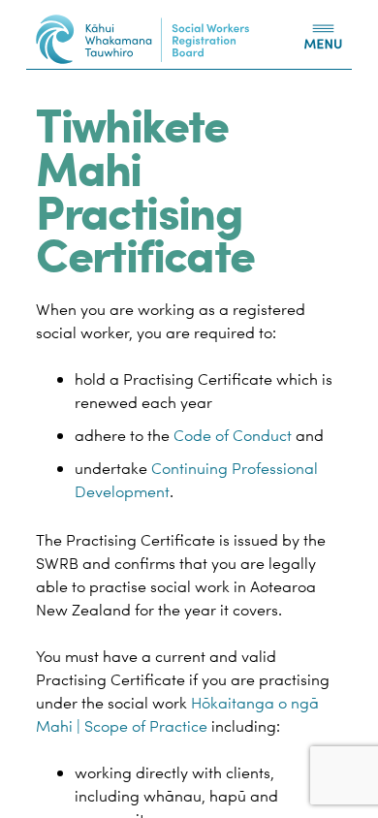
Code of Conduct (232, 435)
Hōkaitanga (232, 702)
